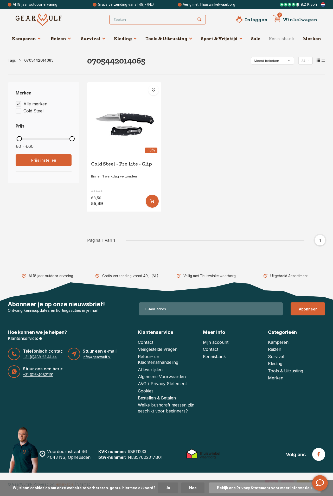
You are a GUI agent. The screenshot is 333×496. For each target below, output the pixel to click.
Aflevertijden (150, 369)
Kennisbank (282, 38)
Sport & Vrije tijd (219, 38)
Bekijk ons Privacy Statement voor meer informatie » (265, 488)
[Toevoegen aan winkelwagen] (152, 201)
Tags (12, 60)
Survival (90, 38)
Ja (167, 488)
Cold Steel (33, 110)
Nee (193, 488)
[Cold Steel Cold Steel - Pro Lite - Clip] (124, 119)
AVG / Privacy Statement (162, 383)
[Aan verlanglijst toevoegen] (153, 90)
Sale (255, 38)
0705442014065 (38, 60)
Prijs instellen (43, 160)
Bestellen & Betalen (157, 397)
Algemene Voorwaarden (162, 376)
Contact (145, 342)
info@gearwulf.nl (97, 357)
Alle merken (35, 103)
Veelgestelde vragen (157, 349)
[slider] (19, 138)
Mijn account (215, 342)
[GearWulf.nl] (47, 19)
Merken (312, 38)
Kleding (123, 38)
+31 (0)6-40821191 (38, 375)
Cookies (145, 390)
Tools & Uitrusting (166, 38)
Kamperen (24, 38)
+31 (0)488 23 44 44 (40, 357)
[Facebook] (318, 454)
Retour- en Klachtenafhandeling (158, 359)
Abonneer (308, 309)
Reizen (58, 38)
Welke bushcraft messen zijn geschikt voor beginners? (166, 407)
